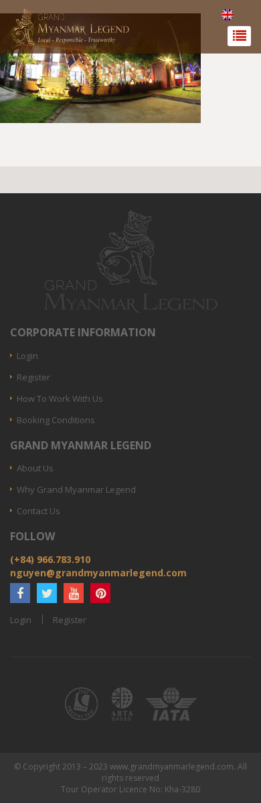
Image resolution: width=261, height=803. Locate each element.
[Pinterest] (100, 593)
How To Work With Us (60, 398)
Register (33, 377)
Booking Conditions (56, 420)
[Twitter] (47, 593)
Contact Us (38, 511)
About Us (35, 468)
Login (27, 356)
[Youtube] (74, 593)
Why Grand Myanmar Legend (76, 489)
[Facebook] (20, 593)
